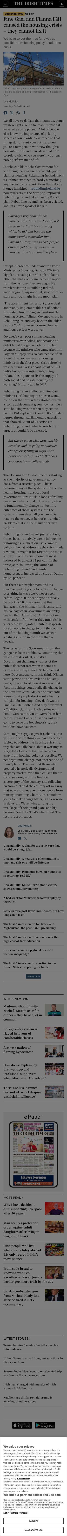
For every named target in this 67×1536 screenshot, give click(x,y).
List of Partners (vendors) (15, 1513)
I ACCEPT (33, 1521)
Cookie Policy (23, 1478)
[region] (33, 1486)
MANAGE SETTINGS (33, 1530)
